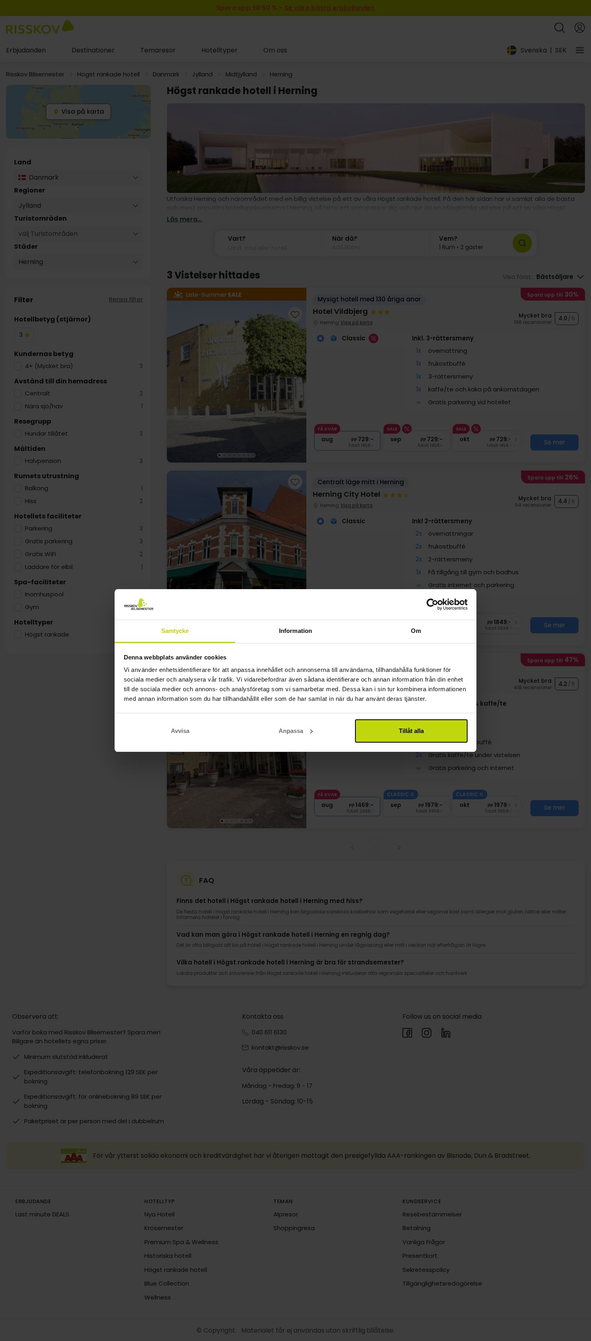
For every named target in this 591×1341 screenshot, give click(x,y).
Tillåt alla (411, 730)
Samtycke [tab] (175, 630)
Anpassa (291, 730)
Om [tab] (416, 630)
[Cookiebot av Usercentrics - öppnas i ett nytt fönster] (432, 604)
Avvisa (180, 730)
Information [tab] (295, 630)
